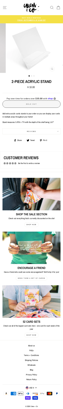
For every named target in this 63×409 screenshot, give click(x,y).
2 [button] (32, 76)
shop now (31, 224)
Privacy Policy (31, 374)
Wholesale (31, 365)
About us (31, 345)
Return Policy (31, 379)
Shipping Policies (31, 360)
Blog (31, 369)
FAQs (31, 350)
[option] (31, 19)
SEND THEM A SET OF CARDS (31, 278)
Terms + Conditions (31, 355)
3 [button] (34, 76)
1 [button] (29, 76)
